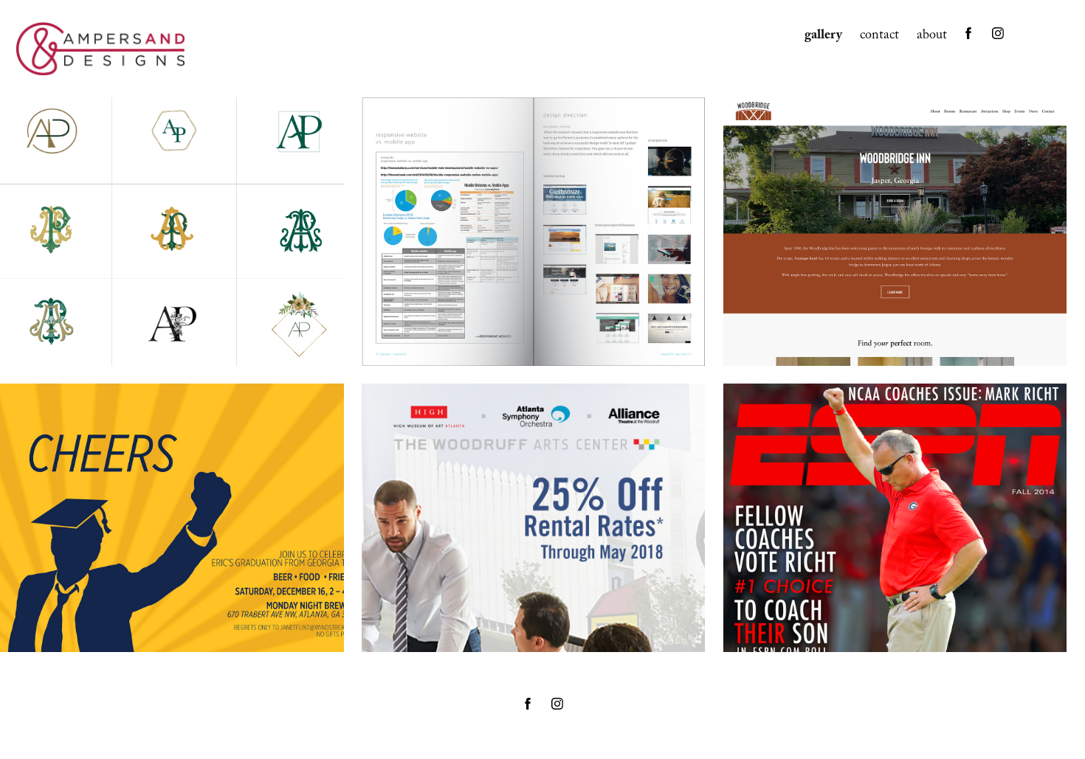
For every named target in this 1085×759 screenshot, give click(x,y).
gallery (823, 36)
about (932, 36)
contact (879, 36)
